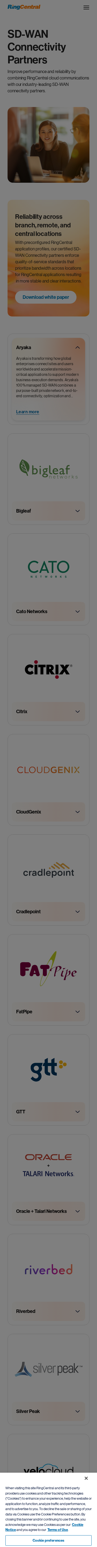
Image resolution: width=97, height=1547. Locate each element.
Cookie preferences (48, 1540)
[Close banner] (86, 1478)
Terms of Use (57, 1530)
